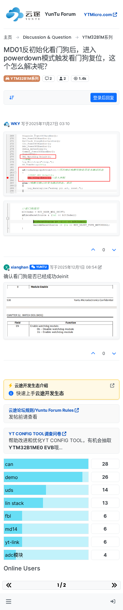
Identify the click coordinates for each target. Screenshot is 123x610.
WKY (15, 123)
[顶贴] (93, 249)
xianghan (19, 267)
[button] (8, 602)
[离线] (7, 123)
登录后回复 (103, 97)
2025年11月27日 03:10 (49, 123)
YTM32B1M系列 (24, 78)
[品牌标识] (23, 14)
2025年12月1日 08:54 (77, 267)
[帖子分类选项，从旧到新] (11, 97)
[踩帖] (114, 249)
